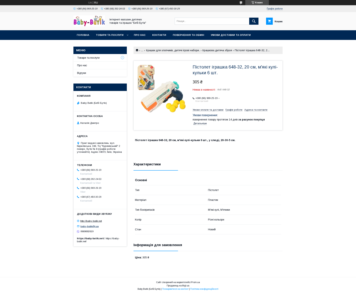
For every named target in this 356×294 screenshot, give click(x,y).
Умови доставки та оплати (231, 35)
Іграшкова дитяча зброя (217, 50)
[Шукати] (253, 21)
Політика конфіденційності (204, 289)
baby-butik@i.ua (89, 226)
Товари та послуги (109, 35)
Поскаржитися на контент (175, 289)
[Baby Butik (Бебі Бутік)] (89, 25)
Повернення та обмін (188, 35)
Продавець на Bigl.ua (178, 285)
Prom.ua (195, 282)
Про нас (140, 35)
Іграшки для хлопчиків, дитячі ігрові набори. (173, 50)
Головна (83, 35)
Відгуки (81, 72)
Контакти (159, 35)
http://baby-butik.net (91, 221)
